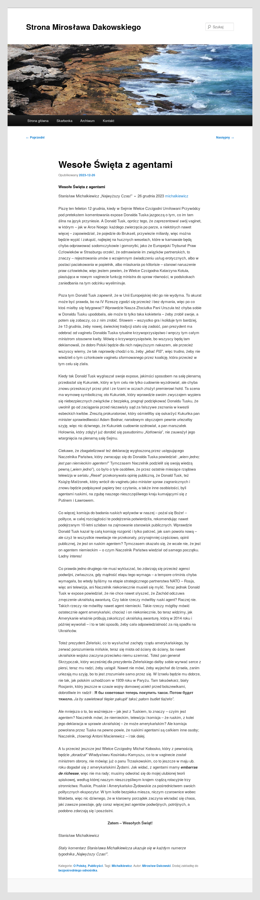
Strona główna (37, 120)
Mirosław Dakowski (156, 865)
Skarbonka (64, 120)
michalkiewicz (176, 195)
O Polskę (79, 865)
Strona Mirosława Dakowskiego (83, 26)
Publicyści (95, 865)
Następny (225, 137)
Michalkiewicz (122, 865)
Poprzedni (35, 137)
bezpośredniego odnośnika (77, 870)
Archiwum (87, 120)
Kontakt (108, 120)
